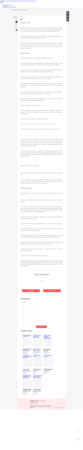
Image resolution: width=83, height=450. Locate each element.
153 (23, 318)
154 (23, 314)
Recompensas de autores (7, 6)
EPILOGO (25, 302)
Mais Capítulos (41, 326)
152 (23, 322)
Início (12, 9)
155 (23, 310)
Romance (15, 9)
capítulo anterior (31, 290)
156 (23, 306)
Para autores (5, 5)
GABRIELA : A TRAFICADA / (22, 9)
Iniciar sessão (33, 0)
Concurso (10, 4)
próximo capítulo (52, 290)
